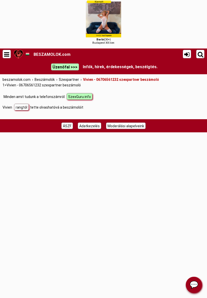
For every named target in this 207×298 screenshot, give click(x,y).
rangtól (21, 107)
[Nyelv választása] (27, 54)
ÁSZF (67, 126)
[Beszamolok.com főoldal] (18, 54)
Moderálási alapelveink (126, 126)
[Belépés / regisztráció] (187, 54)
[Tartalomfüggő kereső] (200, 54)
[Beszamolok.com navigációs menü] (7, 54)
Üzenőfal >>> (65, 67)
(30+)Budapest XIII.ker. (103, 22)
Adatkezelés (89, 126)
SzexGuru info (79, 97)
